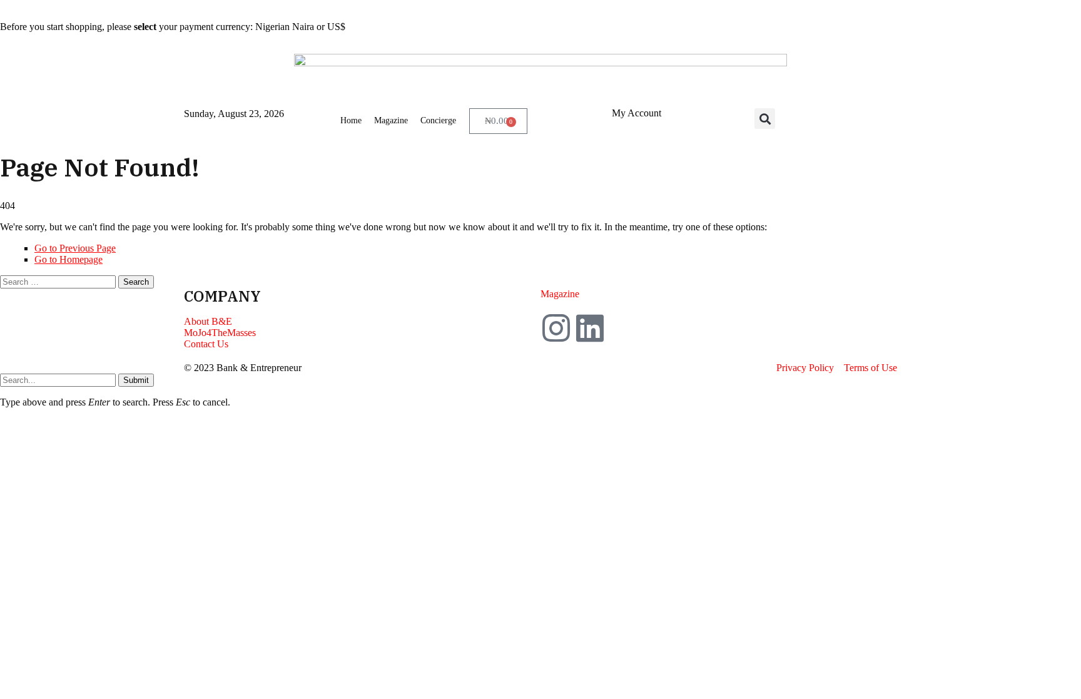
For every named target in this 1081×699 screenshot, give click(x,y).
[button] (764, 118)
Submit (136, 380)
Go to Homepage (68, 259)
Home (351, 120)
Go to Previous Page (75, 248)
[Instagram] (556, 328)
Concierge (438, 120)
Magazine (391, 120)
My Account (636, 113)
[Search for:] (59, 281)
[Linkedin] (590, 328)
